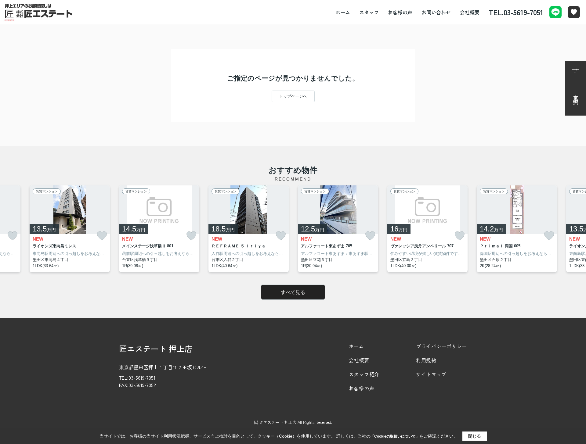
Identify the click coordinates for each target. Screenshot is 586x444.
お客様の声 (400, 12)
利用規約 (426, 360)
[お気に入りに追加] (12, 236)
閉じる (474, 436)
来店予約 (576, 94)
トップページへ (293, 96)
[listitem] (159, 229)
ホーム (342, 12)
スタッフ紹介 (364, 374)
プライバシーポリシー (441, 346)
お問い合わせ (436, 12)
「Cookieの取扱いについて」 (395, 436)
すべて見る (293, 292)
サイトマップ (431, 374)
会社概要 (469, 12)
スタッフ (369, 12)
